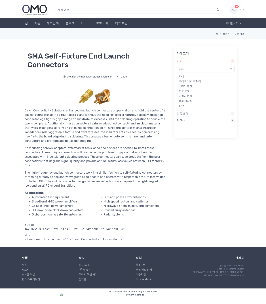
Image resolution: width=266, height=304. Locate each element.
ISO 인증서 (85, 269)
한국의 (234, 23)
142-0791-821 (75, 229)
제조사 (25, 269)
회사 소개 (84, 264)
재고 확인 (121, 23)
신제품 (82, 279)
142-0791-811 (54, 229)
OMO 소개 (102, 23)
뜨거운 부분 (28, 274)
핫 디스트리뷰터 (31, 279)
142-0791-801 (34, 229)
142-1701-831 (115, 229)
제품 (37, 23)
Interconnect (34, 239)
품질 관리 (141, 264)
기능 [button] (179, 61)
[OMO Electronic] (34, 9)
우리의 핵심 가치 (88, 274)
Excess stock (143, 279)
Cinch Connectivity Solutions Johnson (99, 239)
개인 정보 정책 (144, 269)
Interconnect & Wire (57, 239)
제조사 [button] (181, 120)
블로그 (70, 23)
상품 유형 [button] (182, 113)
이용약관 (141, 274)
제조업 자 (53, 23)
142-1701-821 (95, 229)
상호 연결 (239, 34)
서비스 (85, 23)
